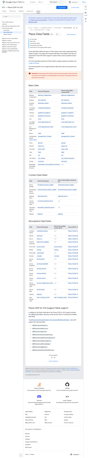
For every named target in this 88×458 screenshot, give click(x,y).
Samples (21, 11)
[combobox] (57, 2)
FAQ (26, 414)
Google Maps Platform (46, 27)
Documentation (58, 27)
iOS (3, 7)
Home (30, 27)
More (40, 2)
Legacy (38, 11)
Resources (30, 11)
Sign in (84, 2)
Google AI (27, 444)
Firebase (27, 439)
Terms (27, 454)
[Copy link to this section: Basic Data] (40, 86)
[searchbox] (11, 16)
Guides (4, 11)
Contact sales (75, 7)
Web (46, 420)
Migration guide (33, 22)
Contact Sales (68, 417)
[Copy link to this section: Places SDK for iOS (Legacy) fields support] (70, 308)
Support (66, 420)
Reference (12, 11)
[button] (11, 26)
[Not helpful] (76, 28)
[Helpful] (74, 28)
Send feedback (71, 34)
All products (28, 447)
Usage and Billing (34, 63)
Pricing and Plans (68, 414)
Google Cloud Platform (31, 442)
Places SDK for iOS (15, 7)
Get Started (61, 7)
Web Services (48, 422)
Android (47, 414)
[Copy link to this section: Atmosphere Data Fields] (53, 221)
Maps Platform (18, 2)
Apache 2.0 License (55, 370)
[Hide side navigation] (20, 455)
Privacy (32, 454)
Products (32, 2)
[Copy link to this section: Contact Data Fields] (49, 175)
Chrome (27, 436)
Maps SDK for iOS (30, 422)
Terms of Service (68, 422)
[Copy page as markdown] (57, 34)
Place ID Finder (29, 420)
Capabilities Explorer (30, 417)
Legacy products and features (39, 20)
